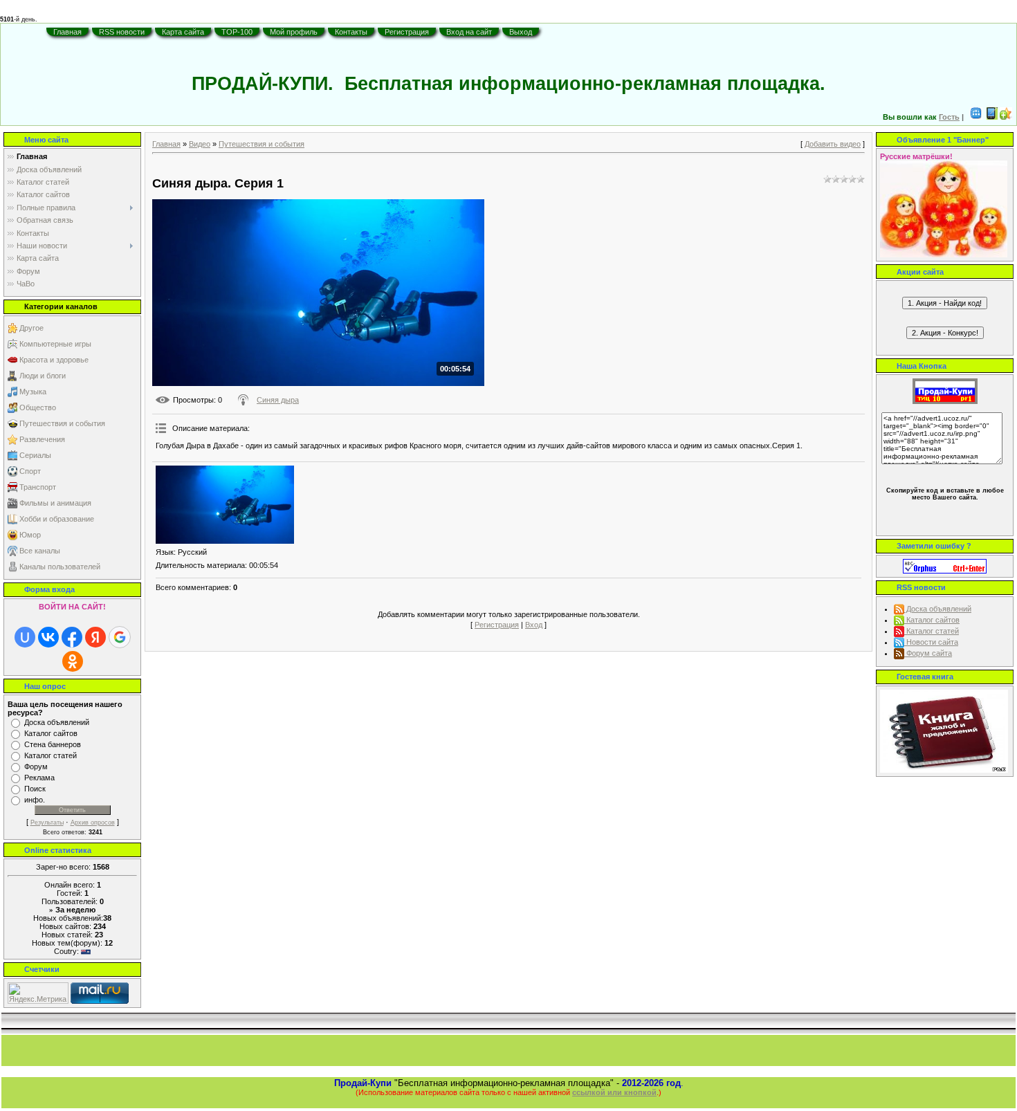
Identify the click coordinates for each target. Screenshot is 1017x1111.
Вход (533, 625)
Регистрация (407, 32)
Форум (36, 766)
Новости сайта (931, 642)
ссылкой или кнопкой (614, 1092)
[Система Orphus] (945, 565)
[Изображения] (225, 505)
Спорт (30, 471)
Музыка (32, 391)
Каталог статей (50, 755)
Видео (199, 144)
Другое (31, 328)
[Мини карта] (976, 117)
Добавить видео (833, 144)
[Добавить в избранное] (1006, 117)
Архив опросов (93, 822)
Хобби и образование (56, 519)
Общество (37, 407)
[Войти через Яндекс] (95, 637)
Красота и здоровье (54, 360)
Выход (520, 32)
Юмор (30, 535)
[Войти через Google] (120, 637)
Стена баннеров (52, 744)
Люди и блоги (42, 375)
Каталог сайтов (50, 733)
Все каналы (39, 551)
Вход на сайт (469, 32)
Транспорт (37, 487)
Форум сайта (928, 653)
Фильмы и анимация (55, 503)
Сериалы (35, 455)
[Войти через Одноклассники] (72, 661)
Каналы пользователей (59, 566)
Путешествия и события (62, 423)
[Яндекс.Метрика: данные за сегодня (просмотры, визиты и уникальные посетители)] (38, 993)
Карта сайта (183, 32)
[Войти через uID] (25, 637)
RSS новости (122, 32)
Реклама (39, 777)
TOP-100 (237, 32)
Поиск (35, 788)
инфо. (34, 800)
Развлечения (42, 439)
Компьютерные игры (55, 344)
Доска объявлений (56, 722)
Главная (67, 32)
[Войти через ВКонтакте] (48, 637)
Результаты (47, 822)
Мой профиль (294, 32)
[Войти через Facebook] (72, 637)
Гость (949, 117)
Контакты (351, 32)
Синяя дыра (278, 400)
